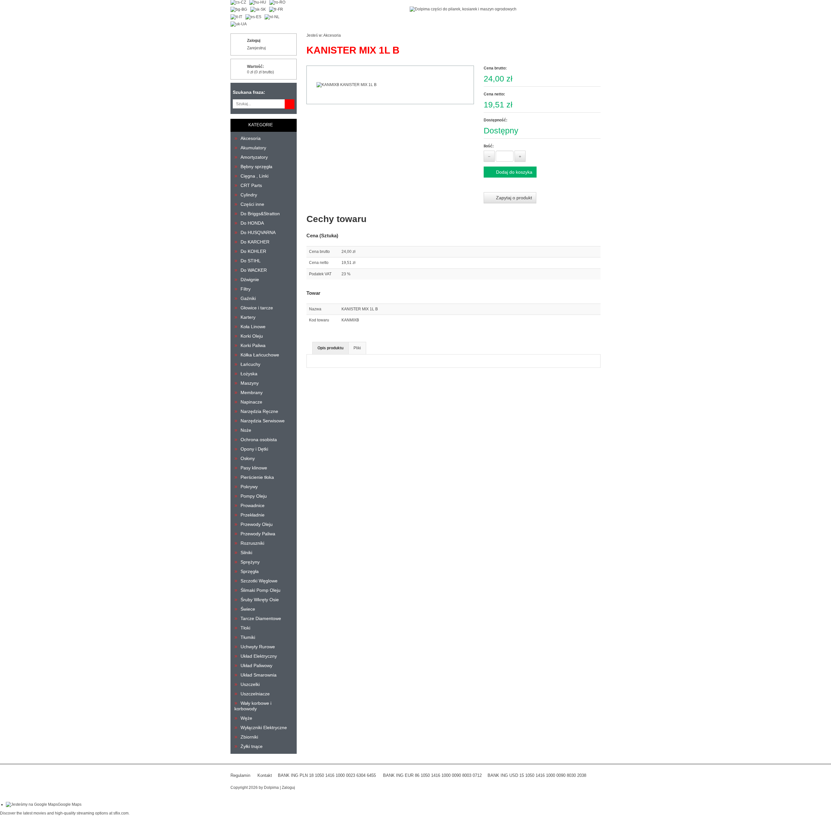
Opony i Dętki (254, 449)
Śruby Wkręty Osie (260, 599)
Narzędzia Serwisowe (263, 420)
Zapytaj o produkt (513, 197)
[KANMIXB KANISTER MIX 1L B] (390, 85)
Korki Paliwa (253, 345)
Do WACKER (254, 270)
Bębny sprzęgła (256, 166)
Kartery (248, 317)
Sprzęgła (250, 571)
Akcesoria (251, 138)
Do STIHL (251, 260)
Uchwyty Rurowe (258, 646)
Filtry (246, 289)
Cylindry (249, 194)
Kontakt (264, 775)
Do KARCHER (255, 241)
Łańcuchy (250, 364)
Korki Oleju (252, 336)
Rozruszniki (252, 543)
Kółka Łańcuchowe (260, 354)
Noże (246, 430)
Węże (246, 718)
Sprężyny (250, 562)
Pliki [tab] (357, 348)
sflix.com (121, 813)
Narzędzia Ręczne (259, 411)
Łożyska (249, 373)
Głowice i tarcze (257, 307)
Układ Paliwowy (256, 665)
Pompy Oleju (254, 496)
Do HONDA (252, 223)
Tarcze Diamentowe (261, 618)
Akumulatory (253, 147)
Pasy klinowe (254, 467)
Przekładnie (253, 514)
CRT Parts (251, 185)
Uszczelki (250, 684)
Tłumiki (248, 637)
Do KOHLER (253, 251)
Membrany (252, 392)
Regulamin (240, 775)
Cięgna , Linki (254, 176)
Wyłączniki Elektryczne (264, 727)
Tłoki (245, 627)
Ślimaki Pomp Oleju (260, 590)
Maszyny (250, 383)
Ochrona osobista (259, 439)
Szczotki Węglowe (259, 580)
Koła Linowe (253, 326)
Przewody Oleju (257, 524)
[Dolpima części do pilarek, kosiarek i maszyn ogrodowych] (463, 9)
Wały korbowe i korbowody (252, 706)
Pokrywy (249, 486)
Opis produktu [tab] (330, 348)
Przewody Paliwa (258, 533)
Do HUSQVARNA (258, 232)
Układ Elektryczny (259, 656)
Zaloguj (253, 40)
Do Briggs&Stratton (260, 213)
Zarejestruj (256, 48)
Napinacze (251, 401)
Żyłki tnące (252, 746)
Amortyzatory (254, 157)
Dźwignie (250, 279)
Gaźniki (248, 298)
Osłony (248, 458)
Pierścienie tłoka (257, 477)
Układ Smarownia (259, 675)
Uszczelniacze (255, 693)
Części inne (252, 204)
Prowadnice (253, 505)
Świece (248, 609)
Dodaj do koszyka (513, 172)
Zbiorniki (249, 737)
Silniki (246, 552)
